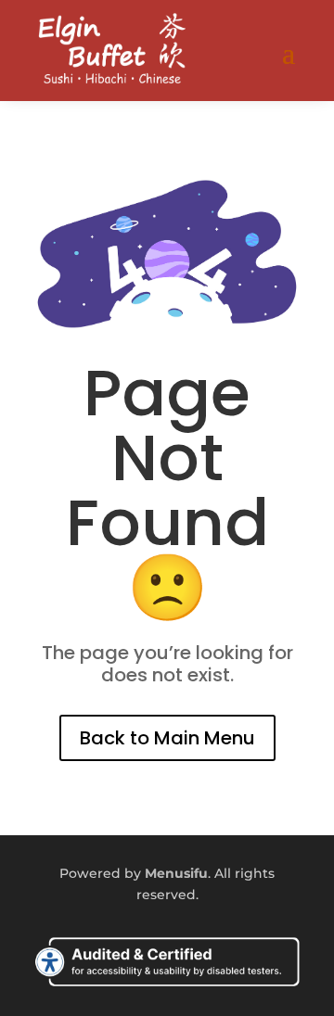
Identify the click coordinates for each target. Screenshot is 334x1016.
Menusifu (176, 873)
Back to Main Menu (167, 738)
